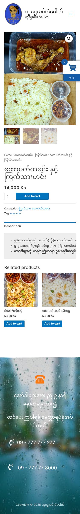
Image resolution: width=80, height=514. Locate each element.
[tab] (40, 226)
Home (8, 155)
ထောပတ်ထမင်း (23, 155)
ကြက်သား (41, 155)
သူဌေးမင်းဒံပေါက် (44, 12)
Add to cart (32, 196)
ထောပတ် (15, 213)
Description (12, 226)
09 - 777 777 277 (36, 442)
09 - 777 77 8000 (37, 467)
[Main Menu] (71, 14)
